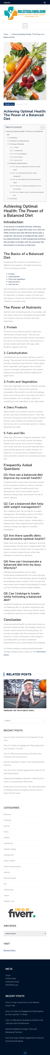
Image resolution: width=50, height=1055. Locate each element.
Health (6, 837)
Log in (8, 975)
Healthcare (8, 843)
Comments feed (12, 981)
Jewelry (7, 872)
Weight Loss (9, 901)
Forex (6, 832)
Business (7, 814)
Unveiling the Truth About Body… (19, 710)
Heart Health (9, 861)
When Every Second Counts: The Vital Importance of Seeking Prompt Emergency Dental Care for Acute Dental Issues (25, 789)
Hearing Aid (8, 855)
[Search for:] (11, 2)
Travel (6, 895)
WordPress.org (11, 985)
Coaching (7, 820)
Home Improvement (12, 866)
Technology (8, 889)
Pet (5, 884)
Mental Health (10, 878)
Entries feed (10, 978)
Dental (6, 826)
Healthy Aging (10, 849)
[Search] (44, 2)
